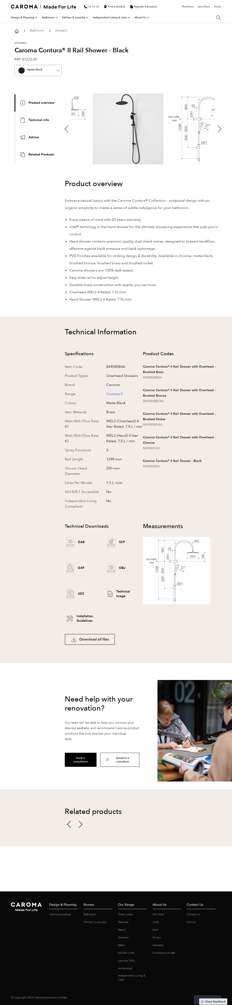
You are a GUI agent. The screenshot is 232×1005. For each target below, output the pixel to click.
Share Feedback (215, 1001)
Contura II (114, 393)
